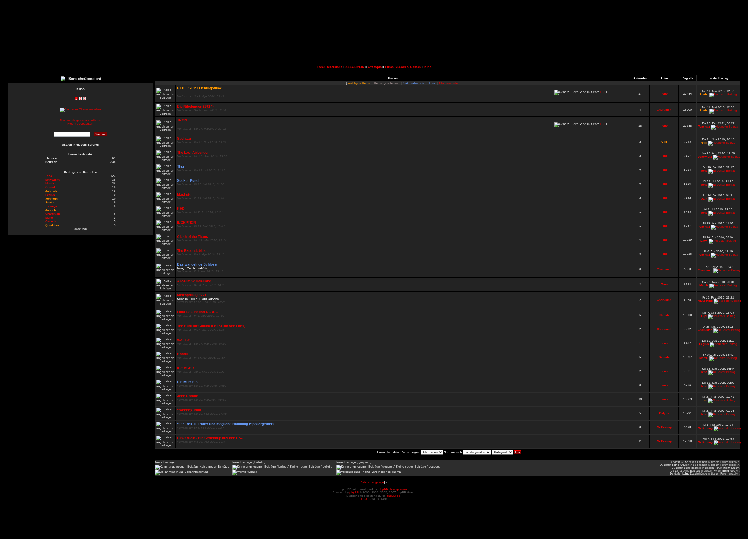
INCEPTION (186, 223)
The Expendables (191, 251)
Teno (664, 93)
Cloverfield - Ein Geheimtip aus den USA (210, 438)
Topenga (704, 126)
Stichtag (184, 139)
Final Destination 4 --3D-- (197, 312)
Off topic (375, 67)
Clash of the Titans (192, 237)
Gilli (664, 141)
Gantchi (664, 357)
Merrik (704, 285)
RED (181, 209)
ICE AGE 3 (185, 368)
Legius (704, 344)
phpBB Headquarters (393, 489)
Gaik (704, 198)
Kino (428, 67)
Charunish (664, 109)
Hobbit (182, 354)
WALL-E (183, 340)
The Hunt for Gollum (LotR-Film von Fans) (211, 326)
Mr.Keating (705, 300)
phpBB (354, 492)
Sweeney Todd (189, 410)
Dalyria (664, 413)
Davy (704, 240)
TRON (182, 120)
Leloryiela (705, 156)
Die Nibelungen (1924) (195, 106)
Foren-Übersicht (329, 67)
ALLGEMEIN (354, 67)
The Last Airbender (193, 153)
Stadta (704, 94)
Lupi (704, 316)
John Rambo (187, 396)
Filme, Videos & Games (403, 67)
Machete (184, 195)
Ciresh (664, 315)
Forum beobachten (80, 123)
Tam (704, 400)
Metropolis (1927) (191, 295)
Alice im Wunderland (194, 281)
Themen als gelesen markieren (80, 120)
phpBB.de (393, 495)
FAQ (364, 498)
